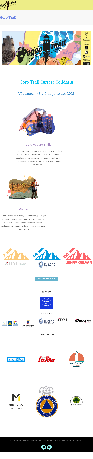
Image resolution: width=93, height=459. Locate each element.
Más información (45, 279)
